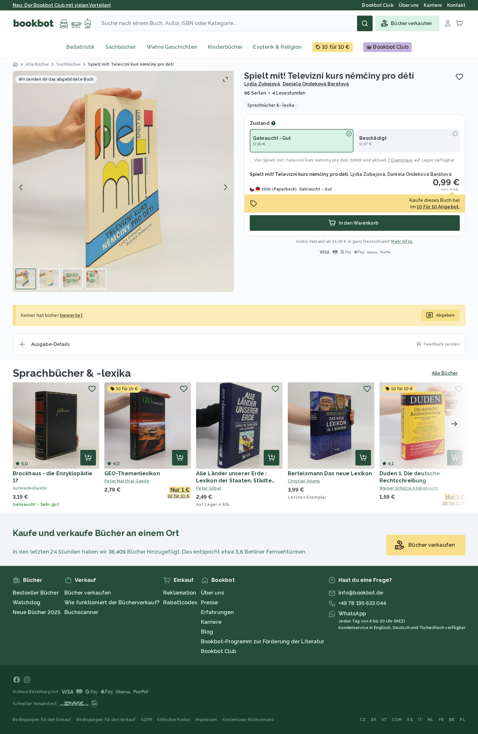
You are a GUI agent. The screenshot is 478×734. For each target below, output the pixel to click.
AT (384, 719)
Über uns (212, 593)
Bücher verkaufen (87, 593)
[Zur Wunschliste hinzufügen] (459, 77)
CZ (363, 719)
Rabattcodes (180, 602)
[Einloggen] (448, 23)
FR (441, 719)
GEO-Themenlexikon (132, 473)
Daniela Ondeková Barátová (316, 83)
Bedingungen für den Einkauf (42, 719)
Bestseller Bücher (36, 593)
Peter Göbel (208, 488)
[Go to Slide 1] (25, 279)
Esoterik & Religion (277, 47)
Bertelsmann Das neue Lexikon (330, 473)
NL (431, 719)
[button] (123, 181)
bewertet (71, 315)
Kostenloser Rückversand (248, 719)
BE (452, 719)
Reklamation (179, 593)
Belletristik (80, 47)
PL (462, 719)
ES (410, 719)
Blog (207, 632)
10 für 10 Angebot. (438, 206)
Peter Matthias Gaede (126, 481)
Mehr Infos (401, 241)
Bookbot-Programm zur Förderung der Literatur (262, 641)
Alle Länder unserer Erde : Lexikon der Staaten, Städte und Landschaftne (234, 480)
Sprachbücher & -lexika (72, 373)
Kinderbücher (225, 47)
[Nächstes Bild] (225, 187)
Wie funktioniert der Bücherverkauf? (112, 602)
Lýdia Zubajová (262, 83)
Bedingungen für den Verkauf (106, 719)
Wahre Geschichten (172, 47)
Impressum (206, 719)
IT (420, 719)
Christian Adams (304, 481)
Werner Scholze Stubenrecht (409, 488)
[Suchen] (365, 23)
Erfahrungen (217, 612)
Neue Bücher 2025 (37, 612)
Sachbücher (120, 47)
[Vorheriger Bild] (21, 187)
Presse (209, 602)
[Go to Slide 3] (72, 279)
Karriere (211, 622)
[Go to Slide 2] (49, 279)
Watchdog (26, 602)
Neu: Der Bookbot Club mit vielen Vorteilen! (62, 5)
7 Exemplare (400, 160)
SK (373, 719)
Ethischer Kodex (173, 719)
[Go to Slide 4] (96, 279)
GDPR (146, 719)
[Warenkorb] (459, 23)
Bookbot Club (218, 651)
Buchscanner (81, 612)
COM (397, 719)
